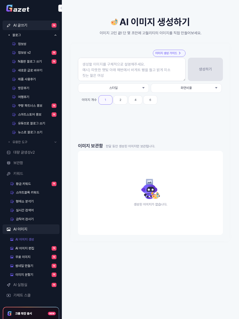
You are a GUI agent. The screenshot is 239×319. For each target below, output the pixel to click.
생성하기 (205, 69)
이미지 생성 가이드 (166, 53)
